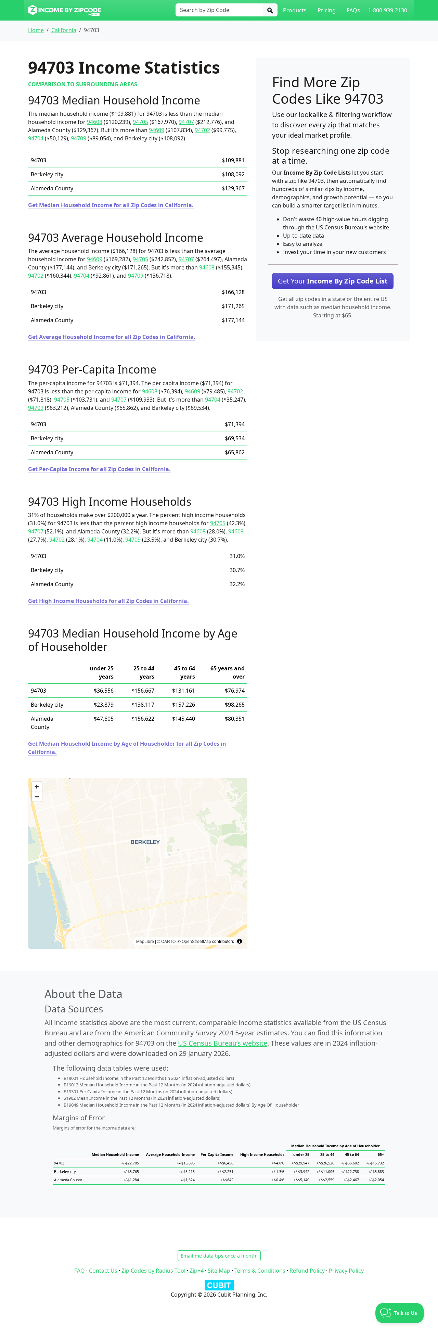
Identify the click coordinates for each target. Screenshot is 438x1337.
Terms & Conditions (259, 1270)
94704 (35, 138)
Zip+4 (197, 1270)
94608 (94, 122)
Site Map (219, 1270)
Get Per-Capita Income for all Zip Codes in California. (99, 469)
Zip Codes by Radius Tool (153, 1270)
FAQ (79, 1270)
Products (295, 10)
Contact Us (103, 1270)
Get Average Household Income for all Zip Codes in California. (111, 337)
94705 (140, 122)
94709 (78, 138)
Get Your (333, 281)
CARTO (168, 941)
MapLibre (145, 941)
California (63, 30)
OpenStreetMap (196, 941)
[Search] (270, 9)
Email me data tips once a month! (219, 1255)
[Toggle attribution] (239, 941)
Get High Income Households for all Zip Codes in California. (108, 601)
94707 (186, 122)
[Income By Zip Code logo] (64, 10)
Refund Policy (307, 1270)
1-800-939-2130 (387, 10)
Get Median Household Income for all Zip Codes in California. (111, 205)
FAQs (353, 10)
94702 (202, 130)
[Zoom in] (37, 787)
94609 (156, 130)
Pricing (327, 10)
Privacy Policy (346, 1270)
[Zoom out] (37, 797)
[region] (137, 863)
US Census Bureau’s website (222, 1043)
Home (36, 30)
